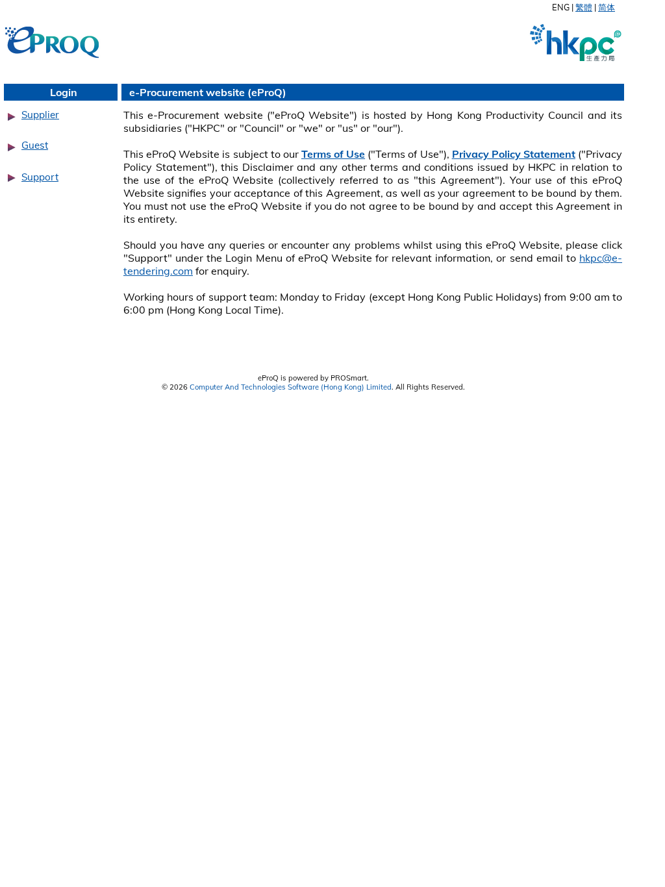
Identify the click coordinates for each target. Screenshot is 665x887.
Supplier (40, 114)
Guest (34, 145)
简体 (606, 7)
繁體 (583, 7)
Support (39, 177)
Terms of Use (333, 153)
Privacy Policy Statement (513, 153)
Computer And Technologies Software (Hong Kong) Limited (291, 387)
